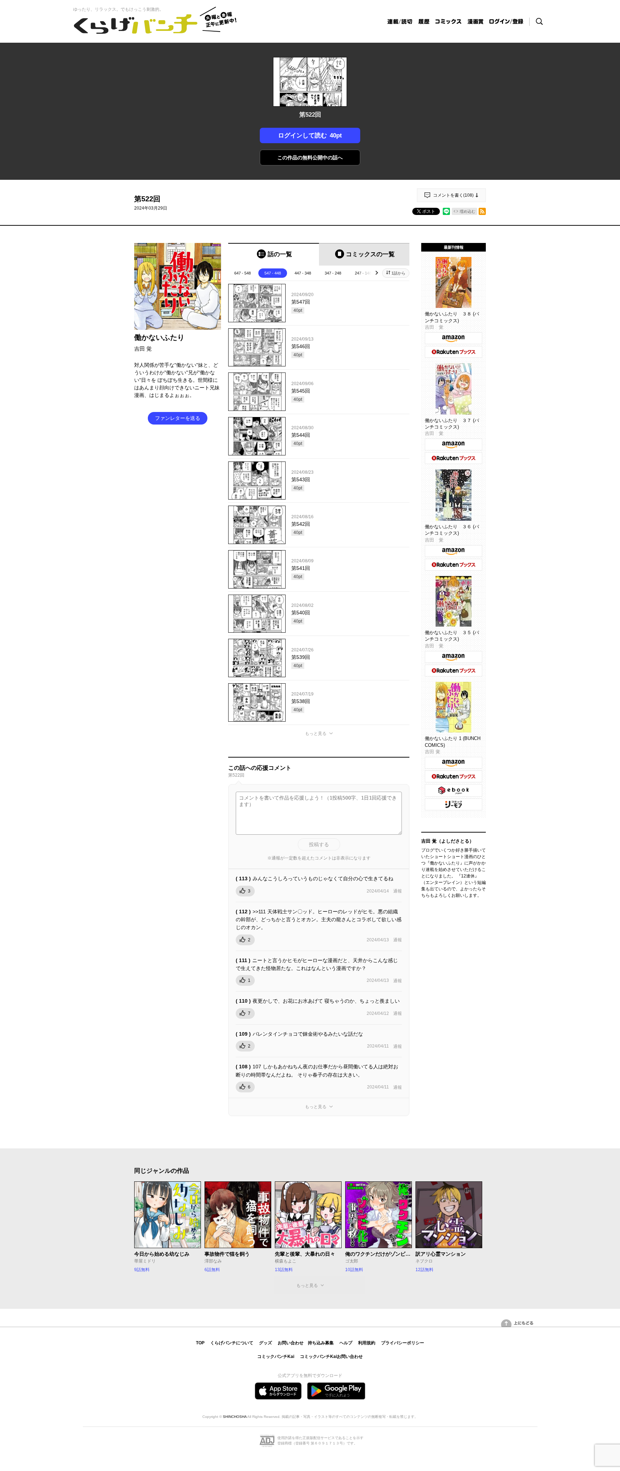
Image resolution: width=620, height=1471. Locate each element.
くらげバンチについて (231, 1342)
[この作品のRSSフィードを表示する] (482, 211)
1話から (398, 273)
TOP (200, 1342)
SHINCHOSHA (234, 1417)
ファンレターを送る (177, 418)
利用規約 (366, 1342)
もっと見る (316, 733)
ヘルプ (345, 1342)
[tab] (273, 254)
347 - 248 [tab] (333, 273)
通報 (397, 891)
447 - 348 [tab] (303, 273)
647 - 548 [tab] (242, 273)
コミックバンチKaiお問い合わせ (331, 1356)
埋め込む (467, 211)
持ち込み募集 (321, 1342)
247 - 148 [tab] (363, 273)
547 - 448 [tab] (272, 273)
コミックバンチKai (275, 1356)
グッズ (265, 1342)
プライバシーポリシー (402, 1342)
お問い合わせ (291, 1342)
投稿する (319, 844)
